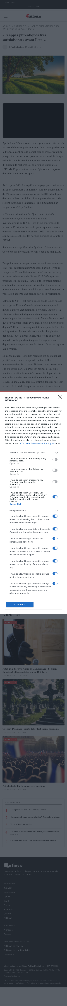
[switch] (55, 459)
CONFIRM (20, 604)
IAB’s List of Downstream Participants (37, 443)
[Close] (61, 398)
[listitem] (33, 452)
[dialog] (33, 503)
